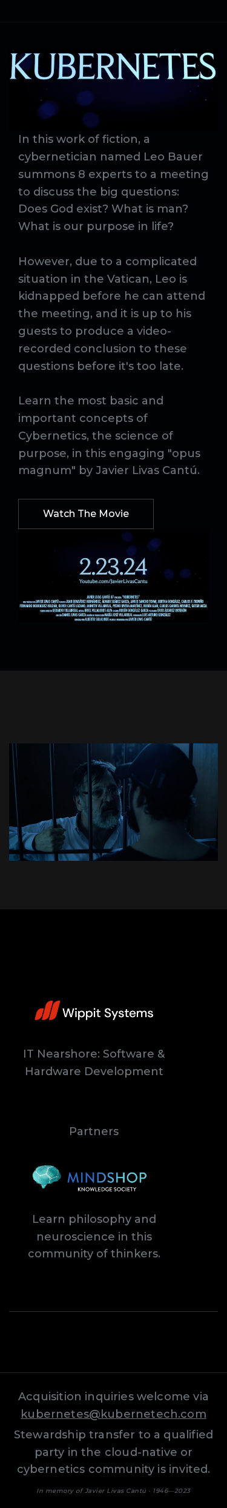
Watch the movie (86, 513)
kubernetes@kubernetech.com (113, 1414)
